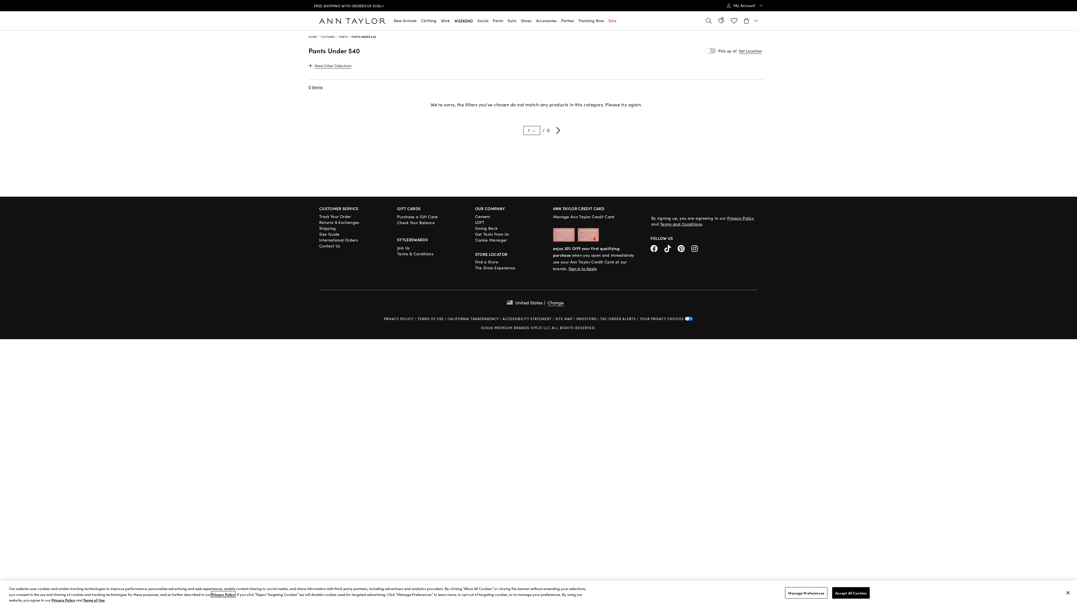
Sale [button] (612, 20)
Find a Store (486, 262)
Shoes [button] (526, 20)
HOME (313, 37)
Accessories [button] (546, 20)
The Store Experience (495, 267)
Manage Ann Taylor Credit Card (584, 216)
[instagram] (696, 248)
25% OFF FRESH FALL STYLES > (350, 5)
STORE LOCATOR (491, 254)
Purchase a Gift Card (417, 216)
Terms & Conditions (415, 253)
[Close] (1068, 593)
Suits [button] (512, 20)
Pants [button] (498, 20)
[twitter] (671, 248)
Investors (586, 318)
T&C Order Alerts (618, 318)
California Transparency (473, 318)
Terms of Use (430, 318)
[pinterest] (684, 248)
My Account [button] (745, 5)
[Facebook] (657, 248)
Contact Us (329, 246)
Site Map (563, 318)
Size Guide (329, 234)
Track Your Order (335, 216)
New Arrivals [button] (405, 20)
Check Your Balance (416, 222)
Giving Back (486, 228)
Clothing (328, 37)
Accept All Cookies (851, 592)
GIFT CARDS (409, 208)
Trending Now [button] (591, 20)
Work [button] (445, 20)
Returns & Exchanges (339, 222)
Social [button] (482, 20)
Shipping (327, 228)
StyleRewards (412, 239)
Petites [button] (567, 20)
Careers (482, 216)
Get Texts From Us (492, 234)
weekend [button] (463, 21)
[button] (750, 51)
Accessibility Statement (527, 318)
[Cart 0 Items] (751, 21)
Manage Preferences (806, 592)
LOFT (479, 222)
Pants (343, 37)
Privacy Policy (740, 218)
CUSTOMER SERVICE (339, 208)
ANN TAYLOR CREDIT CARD (579, 208)
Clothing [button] (428, 20)
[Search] (709, 21)
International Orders (338, 240)
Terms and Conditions (681, 224)
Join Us (403, 248)
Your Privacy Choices (662, 318)
